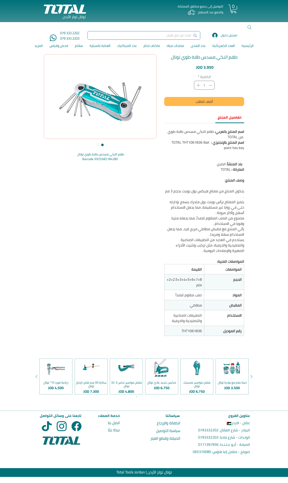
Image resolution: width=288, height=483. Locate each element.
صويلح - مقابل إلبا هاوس (231, 451)
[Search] (249, 27)
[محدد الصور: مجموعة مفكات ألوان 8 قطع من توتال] (98, 145)
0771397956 (208, 444)
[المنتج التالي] (36, 376)
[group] (144, 376)
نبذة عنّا (114, 430)
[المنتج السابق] (251, 376)
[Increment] (198, 85)
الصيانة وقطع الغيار (165, 438)
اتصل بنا (114, 422)
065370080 (202, 451)
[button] (233, 9)
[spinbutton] (204, 85)
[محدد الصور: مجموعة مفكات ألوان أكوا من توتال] (102, 145)
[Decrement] (211, 85)
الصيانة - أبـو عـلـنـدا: (234, 444)
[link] (230, 117)
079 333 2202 (69, 33)
